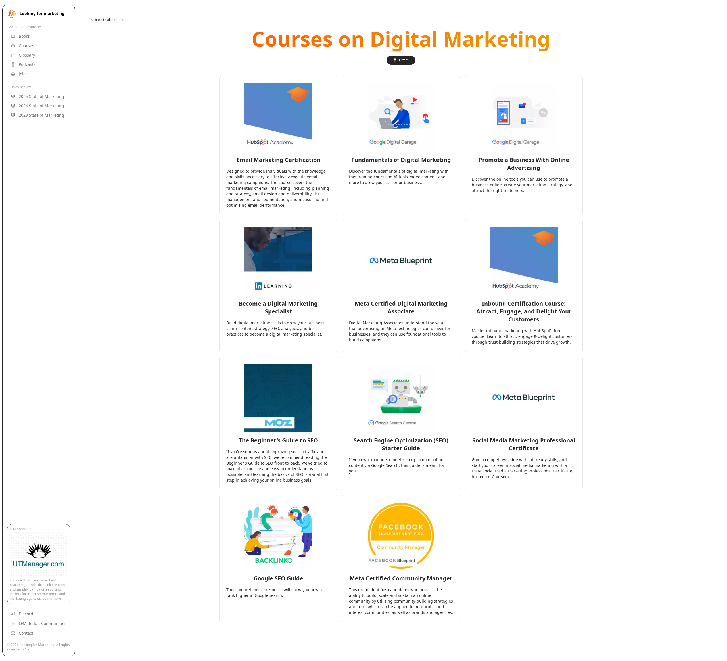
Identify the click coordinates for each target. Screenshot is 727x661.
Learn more (52, 598)
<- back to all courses (107, 19)
